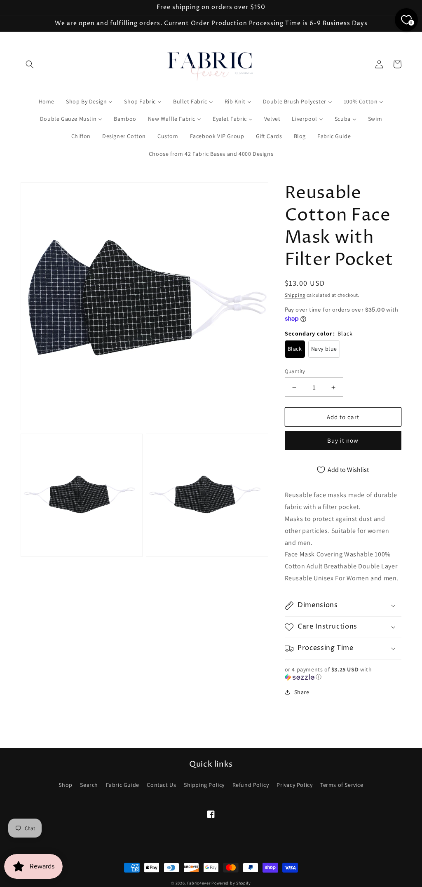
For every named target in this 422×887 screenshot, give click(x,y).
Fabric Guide (122, 784)
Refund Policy (250, 784)
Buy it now (343, 440)
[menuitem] (46, 101)
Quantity (295, 371)
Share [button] (301, 692)
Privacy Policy (294, 784)
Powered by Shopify (231, 883)
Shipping (295, 295)
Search (89, 784)
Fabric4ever (199, 883)
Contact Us (161, 784)
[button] (30, 64)
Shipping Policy (204, 784)
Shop (65, 784)
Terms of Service (341, 784)
